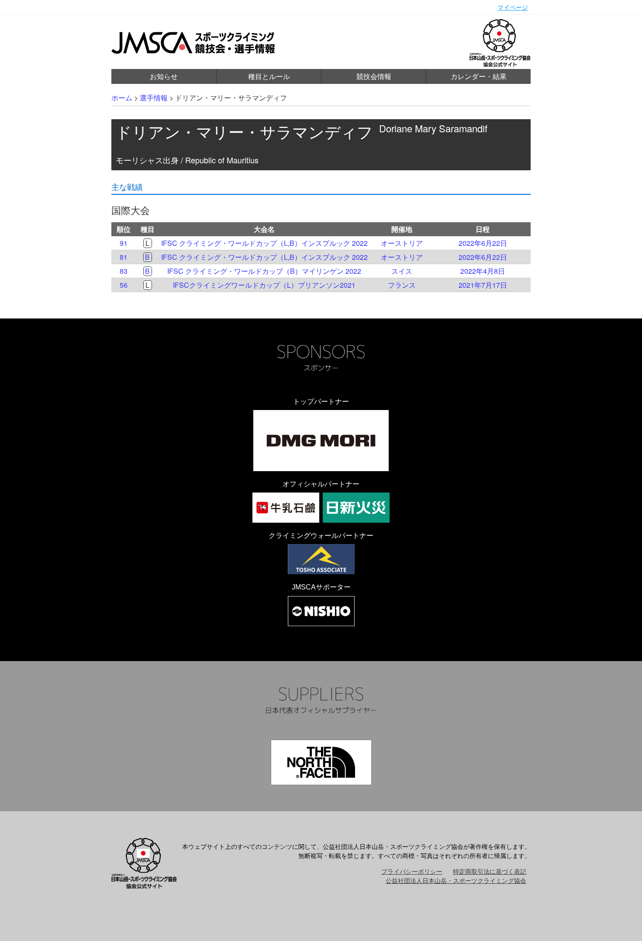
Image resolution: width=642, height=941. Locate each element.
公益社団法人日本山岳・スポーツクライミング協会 (456, 880)
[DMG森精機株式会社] (321, 440)
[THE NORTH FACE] (321, 762)
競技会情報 (373, 76)
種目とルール (269, 76)
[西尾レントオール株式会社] (321, 611)
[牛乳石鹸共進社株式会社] (285, 508)
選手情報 (154, 98)
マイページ (512, 7)
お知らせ (164, 76)
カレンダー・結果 (479, 76)
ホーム (121, 98)
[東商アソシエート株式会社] (321, 559)
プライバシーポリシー (411, 871)
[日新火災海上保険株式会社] (356, 508)
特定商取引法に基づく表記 (489, 871)
